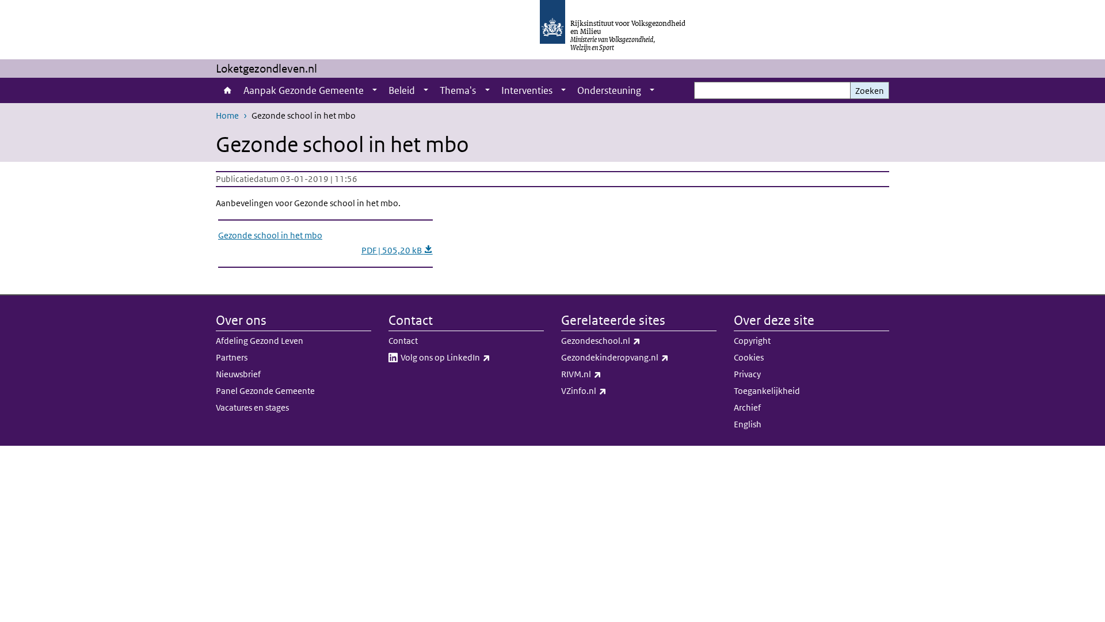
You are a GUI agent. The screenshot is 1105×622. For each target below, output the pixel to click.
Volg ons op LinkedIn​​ (471, 357)
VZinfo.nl (609, 390)
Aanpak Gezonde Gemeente (303, 90)
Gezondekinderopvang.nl (639, 357)
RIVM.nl (606, 374)
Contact (403, 340)
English (747, 424)
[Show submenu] (375, 90)
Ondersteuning (609, 90)
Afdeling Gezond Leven (259, 340)
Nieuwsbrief (238, 374)
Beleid (401, 90)
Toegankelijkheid (767, 390)
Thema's (458, 90)
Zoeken (869, 90)
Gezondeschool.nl (626, 340)
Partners (231, 357)
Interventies (526, 90)
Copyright (752, 340)
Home (227, 90)
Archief (747, 407)
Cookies (749, 357)
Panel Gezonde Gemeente (265, 390)
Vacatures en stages (252, 407)
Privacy (747, 374)
